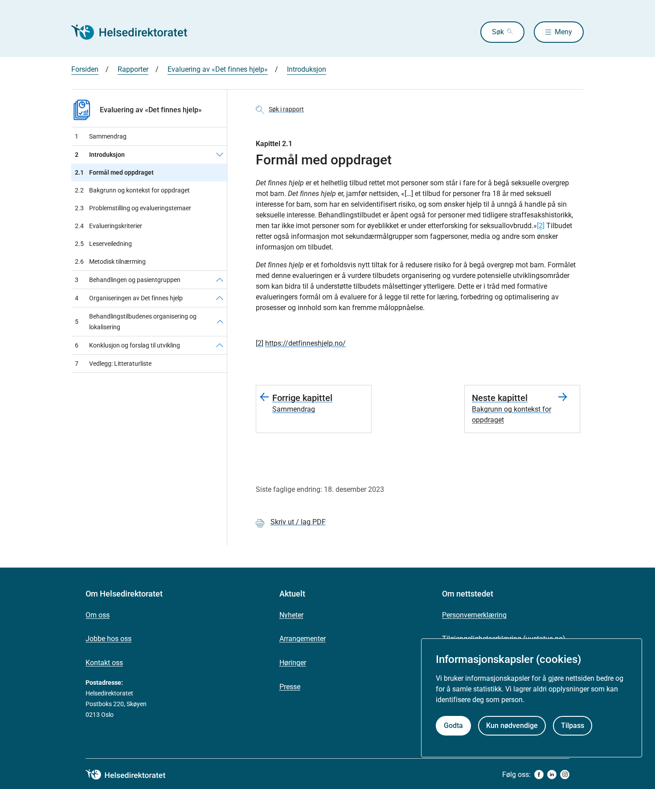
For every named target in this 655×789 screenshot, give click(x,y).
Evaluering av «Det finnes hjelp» (218, 69)
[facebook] (539, 774)
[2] (540, 225)
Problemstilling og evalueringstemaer (133, 208)
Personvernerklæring (474, 615)
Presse (289, 687)
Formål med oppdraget (114, 172)
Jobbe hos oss (108, 638)
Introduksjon (306, 69)
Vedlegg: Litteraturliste (113, 363)
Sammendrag (101, 136)
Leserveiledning (103, 243)
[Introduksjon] (220, 154)
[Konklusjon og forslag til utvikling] (220, 345)
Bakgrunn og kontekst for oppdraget (132, 190)
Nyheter (291, 615)
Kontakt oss (104, 662)
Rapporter (133, 69)
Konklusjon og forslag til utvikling (127, 345)
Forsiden (84, 69)
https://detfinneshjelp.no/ (305, 343)
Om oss (98, 615)
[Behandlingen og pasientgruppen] (220, 279)
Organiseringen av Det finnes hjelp (129, 298)
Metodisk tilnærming (110, 261)
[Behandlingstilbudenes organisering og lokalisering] (220, 321)
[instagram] (564, 774)
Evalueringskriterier (108, 225)
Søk (498, 32)
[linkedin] (552, 774)
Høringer (292, 662)
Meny (563, 32)
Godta (453, 725)
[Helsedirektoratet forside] (135, 32)
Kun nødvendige (512, 725)
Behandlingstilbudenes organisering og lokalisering (135, 322)
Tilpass (572, 725)
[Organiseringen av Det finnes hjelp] (220, 298)
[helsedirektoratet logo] (132, 774)
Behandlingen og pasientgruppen (127, 279)
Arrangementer (302, 638)
